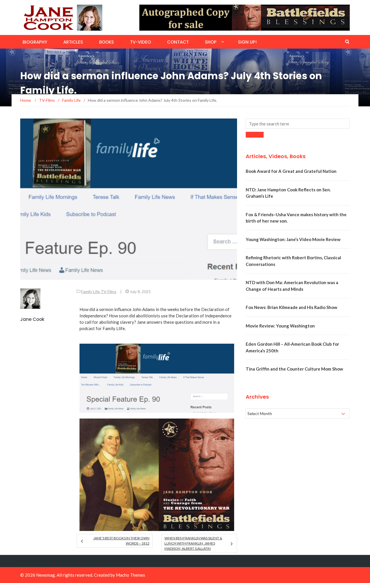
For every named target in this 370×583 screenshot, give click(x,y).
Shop (211, 42)
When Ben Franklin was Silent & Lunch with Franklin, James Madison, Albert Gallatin (193, 543)
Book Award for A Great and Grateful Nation (291, 171)
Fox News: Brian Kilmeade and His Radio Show (291, 307)
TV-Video (140, 42)
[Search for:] (298, 124)
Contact (178, 42)
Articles (73, 42)
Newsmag (45, 575)
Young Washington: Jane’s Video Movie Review (293, 239)
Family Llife (114, 328)
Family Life (90, 291)
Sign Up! (247, 42)
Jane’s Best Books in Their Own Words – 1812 (121, 540)
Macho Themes (130, 575)
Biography (35, 42)
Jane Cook (32, 319)
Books (106, 42)
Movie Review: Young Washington (280, 325)
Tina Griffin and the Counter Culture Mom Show (294, 368)
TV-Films (108, 291)
